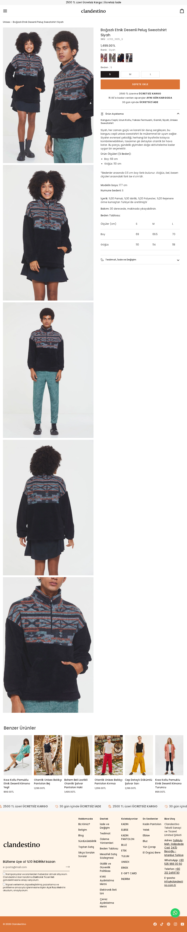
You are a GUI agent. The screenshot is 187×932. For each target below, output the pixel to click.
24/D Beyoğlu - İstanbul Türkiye (174, 851)
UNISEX (125, 862)
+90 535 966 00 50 (174, 862)
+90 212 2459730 (172, 870)
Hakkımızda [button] (85, 818)
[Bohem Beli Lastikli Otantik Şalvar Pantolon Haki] (78, 755)
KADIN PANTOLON (127, 837)
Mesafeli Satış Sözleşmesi (108, 856)
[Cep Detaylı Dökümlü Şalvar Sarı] (139, 755)
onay (24, 880)
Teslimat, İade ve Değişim (120, 259)
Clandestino (19, 924)
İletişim (82, 830)
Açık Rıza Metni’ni (56, 887)
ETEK (124, 850)
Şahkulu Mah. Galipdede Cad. (174, 844)
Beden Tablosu (109, 848)
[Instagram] (175, 924)
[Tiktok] (161, 924)
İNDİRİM (125, 879)
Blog (81, 835)
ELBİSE (124, 830)
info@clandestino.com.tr (173, 883)
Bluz (145, 841)
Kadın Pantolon (152, 824)
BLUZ (124, 845)
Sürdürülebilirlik (87, 841)
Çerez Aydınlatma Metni (107, 903)
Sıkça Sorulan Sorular (86, 854)
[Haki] (112, 57)
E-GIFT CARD (129, 873)
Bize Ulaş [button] (169, 818)
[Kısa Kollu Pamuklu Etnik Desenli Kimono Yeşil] (18, 755)
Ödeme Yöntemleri (106, 841)
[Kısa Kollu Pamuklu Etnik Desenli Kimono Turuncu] (169, 755)
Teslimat (105, 833)
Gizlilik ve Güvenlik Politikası (105, 867)
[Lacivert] (120, 57)
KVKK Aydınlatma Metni (107, 880)
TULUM (125, 856)
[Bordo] (104, 57)
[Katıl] (67, 867)
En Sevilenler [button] (150, 818)
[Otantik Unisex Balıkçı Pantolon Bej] (48, 755)
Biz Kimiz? (84, 824)
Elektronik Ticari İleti (43, 877)
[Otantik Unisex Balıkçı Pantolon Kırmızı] (109, 755)
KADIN (124, 824)
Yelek (146, 830)
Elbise (146, 835)
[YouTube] (182, 924)
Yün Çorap (149, 847)
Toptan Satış (86, 847)
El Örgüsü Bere (152, 852)
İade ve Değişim (105, 826)
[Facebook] (155, 924)
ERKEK (124, 867)
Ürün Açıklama (114, 113)
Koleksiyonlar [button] (129, 818)
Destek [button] (104, 818)
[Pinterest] (168, 924)
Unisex (6, 22)
